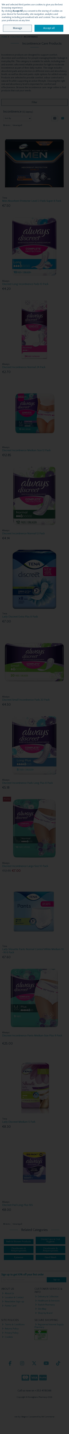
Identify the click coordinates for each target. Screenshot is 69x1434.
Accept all (49, 28)
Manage (17, 28)
